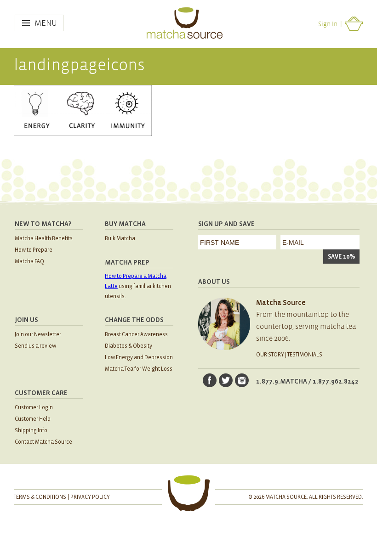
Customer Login (34, 408)
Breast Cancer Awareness (136, 335)
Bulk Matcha (120, 239)
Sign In (327, 24)
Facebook (210, 380)
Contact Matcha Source (43, 442)
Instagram (242, 380)
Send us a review (35, 346)
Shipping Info (31, 431)
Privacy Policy (90, 497)
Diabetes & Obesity (128, 346)
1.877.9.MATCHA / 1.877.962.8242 (307, 381)
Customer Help (33, 419)
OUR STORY (270, 355)
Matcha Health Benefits (44, 239)
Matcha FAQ (29, 262)
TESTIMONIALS (304, 355)
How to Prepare (33, 250)
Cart (354, 24)
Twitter (226, 380)
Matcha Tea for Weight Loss (138, 369)
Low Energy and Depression (139, 358)
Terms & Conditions (40, 497)
